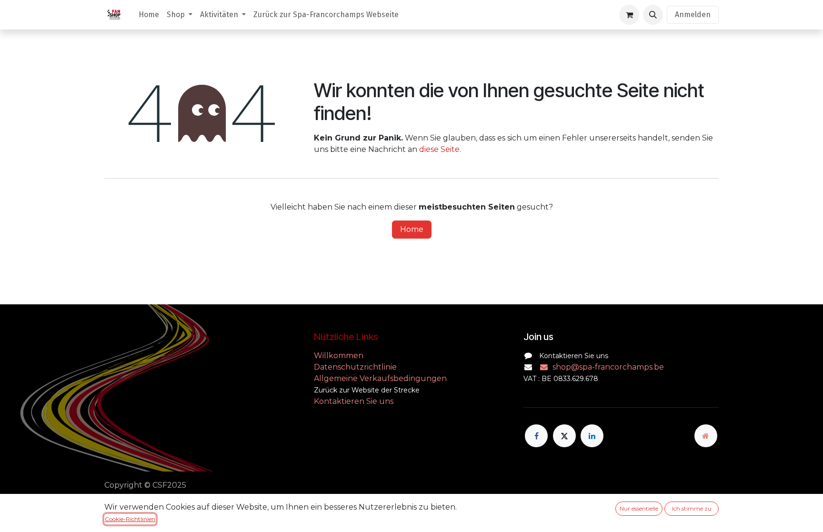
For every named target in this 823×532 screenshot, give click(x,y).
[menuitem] (149, 14)
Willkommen (339, 355)
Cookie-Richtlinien (130, 518)
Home (411, 229)
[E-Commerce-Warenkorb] (629, 15)
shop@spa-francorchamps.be (608, 366)
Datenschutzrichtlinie (355, 366)
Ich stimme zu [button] (692, 508)
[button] (653, 15)
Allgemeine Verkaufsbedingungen (380, 378)
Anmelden (693, 14)
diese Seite (439, 149)
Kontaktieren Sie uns (353, 401)
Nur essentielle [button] (639, 508)
